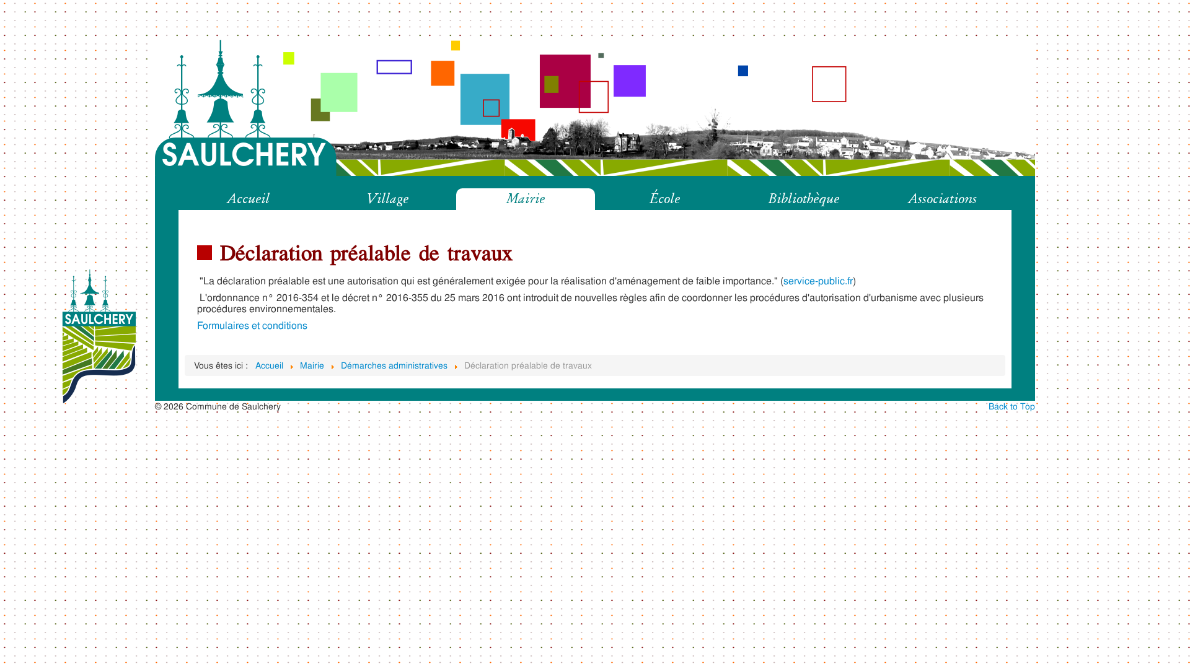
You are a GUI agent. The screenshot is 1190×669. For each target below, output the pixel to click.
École (665, 199)
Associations (942, 199)
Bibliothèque (803, 199)
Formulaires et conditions (252, 325)
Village (387, 199)
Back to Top (1012, 406)
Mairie (525, 199)
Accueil (248, 199)
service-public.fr (818, 280)
